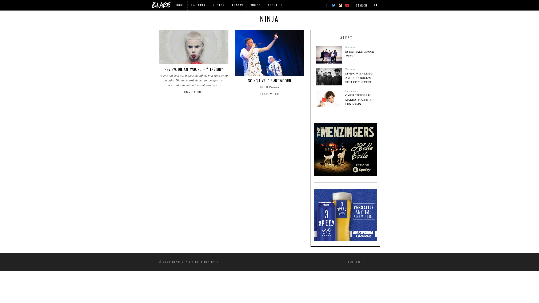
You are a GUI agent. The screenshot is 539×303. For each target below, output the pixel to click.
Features (198, 5)
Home (180, 5)
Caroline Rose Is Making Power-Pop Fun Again (359, 99)
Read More (194, 91)
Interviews (351, 91)
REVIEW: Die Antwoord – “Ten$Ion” (194, 69)
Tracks (237, 5)
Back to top (355, 262)
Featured (350, 47)
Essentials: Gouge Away (359, 54)
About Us (275, 5)
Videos (256, 5)
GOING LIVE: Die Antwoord (269, 80)
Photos (219, 5)
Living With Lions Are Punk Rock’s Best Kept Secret (359, 78)
